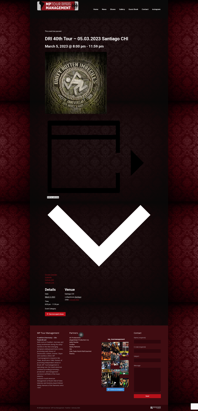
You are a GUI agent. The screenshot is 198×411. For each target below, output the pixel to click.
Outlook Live (49, 283)
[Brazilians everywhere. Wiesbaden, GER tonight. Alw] (115, 355)
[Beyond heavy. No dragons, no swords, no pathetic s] (106, 355)
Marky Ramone (74, 347)
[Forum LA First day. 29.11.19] (106, 346)
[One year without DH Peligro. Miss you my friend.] (106, 364)
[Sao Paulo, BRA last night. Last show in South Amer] (115, 364)
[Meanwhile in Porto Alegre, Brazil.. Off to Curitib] (106, 382)
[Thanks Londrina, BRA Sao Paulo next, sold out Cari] (106, 373)
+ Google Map (74, 300)
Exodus (72, 344)
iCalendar (48, 277)
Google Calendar (51, 275)
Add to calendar (53, 197)
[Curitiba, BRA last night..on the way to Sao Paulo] (124, 373)
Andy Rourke (73, 342)
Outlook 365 (49, 280)
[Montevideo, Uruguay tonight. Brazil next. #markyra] (115, 382)
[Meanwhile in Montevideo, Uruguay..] (124, 382)
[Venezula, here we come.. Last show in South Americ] (124, 355)
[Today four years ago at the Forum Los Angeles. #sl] (124, 346)
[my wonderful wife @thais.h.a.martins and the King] (115, 346)
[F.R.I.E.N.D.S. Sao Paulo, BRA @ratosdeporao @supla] (124, 364)
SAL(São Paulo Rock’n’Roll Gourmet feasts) (80, 351)
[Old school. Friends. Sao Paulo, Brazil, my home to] (115, 373)
